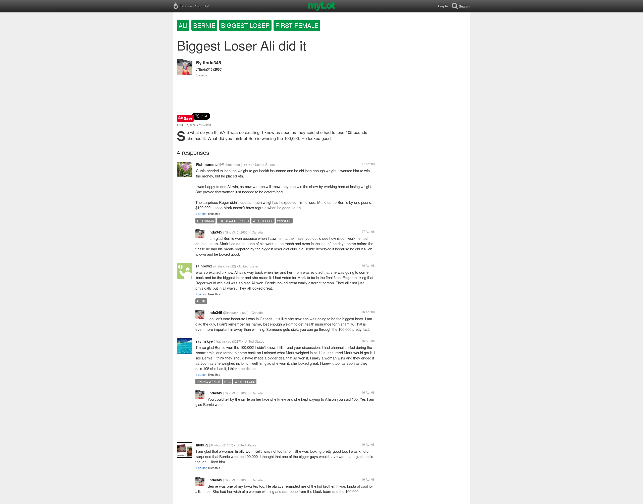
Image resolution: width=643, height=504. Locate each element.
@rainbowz (221, 266)
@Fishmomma (229, 164)
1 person (201, 213)
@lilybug (215, 445)
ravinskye (204, 341)
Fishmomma (207, 164)
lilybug (202, 445)
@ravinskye (222, 341)
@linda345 (204, 69)
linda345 (212, 62)
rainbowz (204, 266)
